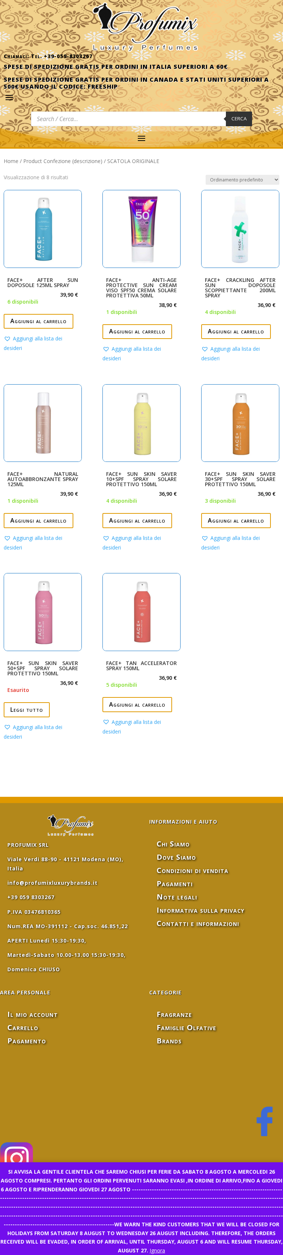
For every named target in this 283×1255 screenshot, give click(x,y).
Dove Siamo (176, 857)
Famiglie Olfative (186, 1027)
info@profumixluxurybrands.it (52, 882)
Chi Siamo (173, 844)
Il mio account (32, 1014)
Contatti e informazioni (198, 923)
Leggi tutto (26, 710)
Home (11, 161)
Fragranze (174, 1014)
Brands (169, 1041)
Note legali (177, 897)
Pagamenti (175, 883)
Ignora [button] (157, 1250)
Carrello (22, 1027)
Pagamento (26, 1041)
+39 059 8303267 (31, 897)
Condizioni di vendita (192, 870)
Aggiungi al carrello (38, 321)
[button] (43, 343)
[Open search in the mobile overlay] (141, 119)
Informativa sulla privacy (200, 910)
